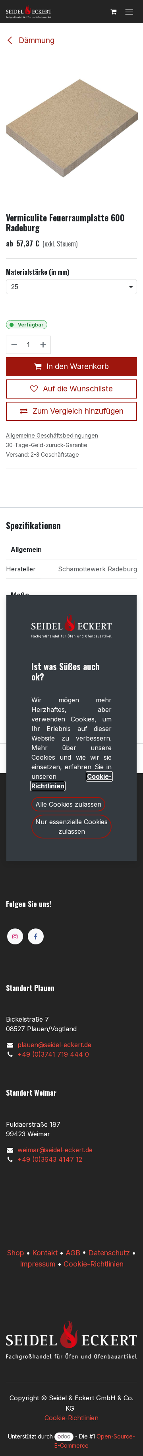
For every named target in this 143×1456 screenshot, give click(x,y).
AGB (73, 1253)
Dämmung (35, 40)
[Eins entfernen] (13, 345)
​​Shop (15, 1253)
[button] (68, 804)
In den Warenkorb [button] (76, 366)
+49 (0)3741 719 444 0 (53, 1054)
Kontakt (45, 1253)
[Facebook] (36, 936)
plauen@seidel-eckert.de (54, 1045)
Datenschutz (109, 1253)
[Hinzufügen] (43, 345)
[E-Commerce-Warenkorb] (113, 12)
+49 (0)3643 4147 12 (49, 1159)
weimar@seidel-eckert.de (55, 1150)
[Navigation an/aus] (129, 11)
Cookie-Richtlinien (94, 1264)
